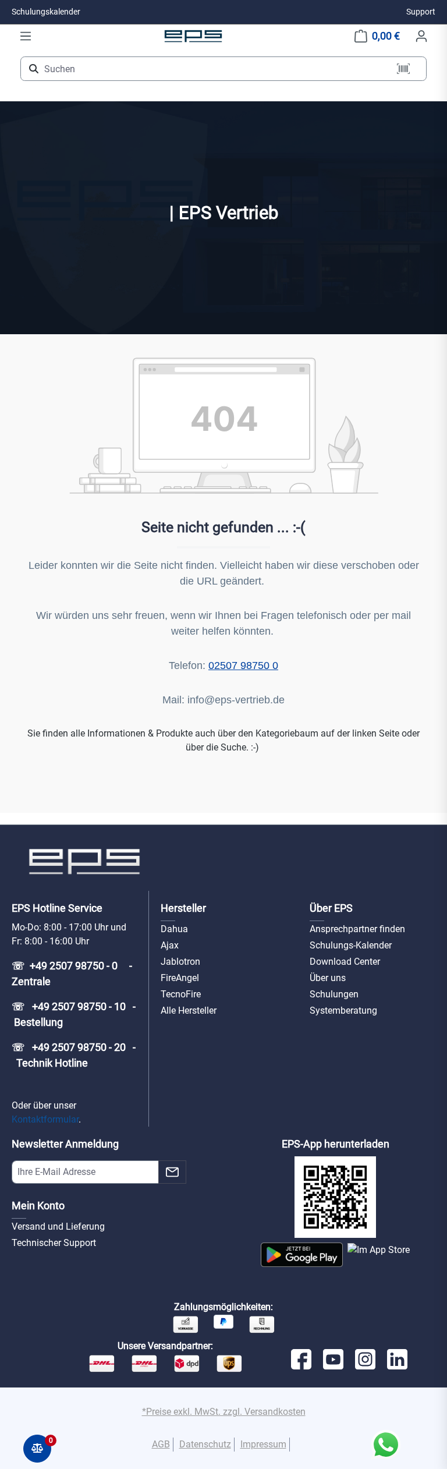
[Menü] (26, 36)
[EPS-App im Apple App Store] (378, 1255)
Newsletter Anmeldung (65, 1144)
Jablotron (180, 961)
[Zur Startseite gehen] (193, 36)
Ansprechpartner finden (357, 929)
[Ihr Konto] (421, 36)
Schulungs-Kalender (351, 945)
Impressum (263, 1444)
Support (420, 11)
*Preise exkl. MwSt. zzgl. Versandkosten (224, 1411)
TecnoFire (181, 994)
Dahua (174, 929)
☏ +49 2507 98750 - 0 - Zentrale (73, 973)
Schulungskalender (46, 11)
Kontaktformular (45, 1119)
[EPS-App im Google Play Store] (302, 1255)
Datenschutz (205, 1444)
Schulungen (334, 994)
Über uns (328, 977)
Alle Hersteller (189, 1010)
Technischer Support (54, 1242)
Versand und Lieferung (58, 1226)
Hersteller (183, 908)
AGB (161, 1444)
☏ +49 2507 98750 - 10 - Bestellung (74, 1014)
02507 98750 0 (243, 665)
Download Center (345, 961)
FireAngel (180, 977)
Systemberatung (343, 1010)
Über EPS (331, 908)
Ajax (170, 945)
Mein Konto (38, 1205)
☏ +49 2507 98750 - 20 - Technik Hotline (74, 1055)
